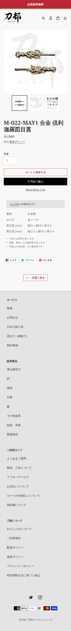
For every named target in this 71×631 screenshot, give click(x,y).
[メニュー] (65, 18)
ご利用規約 (14, 538)
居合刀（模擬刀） (18, 336)
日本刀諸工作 (15, 326)
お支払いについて (18, 486)
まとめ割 (14, 204)
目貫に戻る (38, 277)
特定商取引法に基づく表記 (23, 575)
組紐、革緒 (14, 425)
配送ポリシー (17, 141)
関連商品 (12, 434)
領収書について (16, 505)
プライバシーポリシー (20, 566)
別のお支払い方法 (35, 189)
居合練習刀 (14, 369)
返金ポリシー (15, 556)
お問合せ (12, 317)
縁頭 (9, 388)
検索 (9, 308)
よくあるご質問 (16, 458)
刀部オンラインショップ (40, 619)
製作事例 (12, 345)
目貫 (9, 397)
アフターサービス (18, 477)
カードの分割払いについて (23, 495)
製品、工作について (19, 467)
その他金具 (14, 415)
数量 (6, 153)
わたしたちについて (19, 529)
